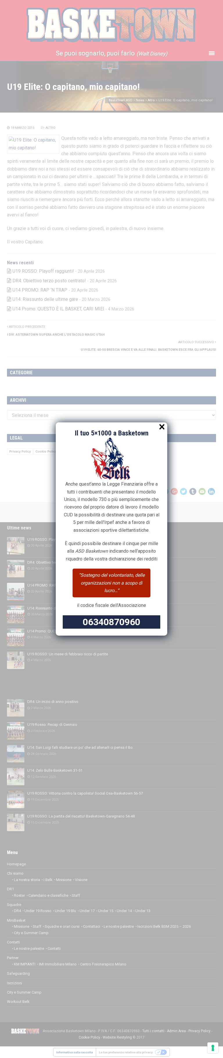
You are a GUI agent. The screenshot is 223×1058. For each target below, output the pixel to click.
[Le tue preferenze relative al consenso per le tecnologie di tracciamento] (212, 1047)
